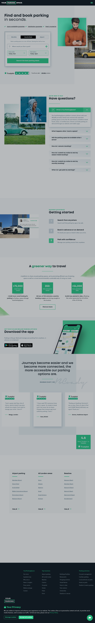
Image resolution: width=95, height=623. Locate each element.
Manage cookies (10, 617)
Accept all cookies (26, 617)
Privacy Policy (54, 613)
